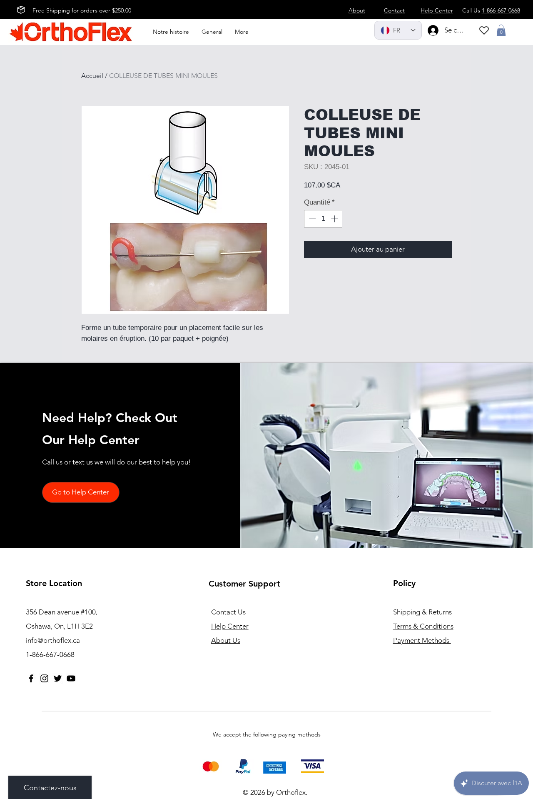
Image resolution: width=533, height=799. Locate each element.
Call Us (491, 10)
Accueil (92, 76)
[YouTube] (71, 678)
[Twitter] (57, 678)
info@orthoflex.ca (53, 640)
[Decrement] (311, 218)
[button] (501, 30)
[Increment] (335, 218)
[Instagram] (44, 678)
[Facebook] (31, 678)
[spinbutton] (323, 218)
